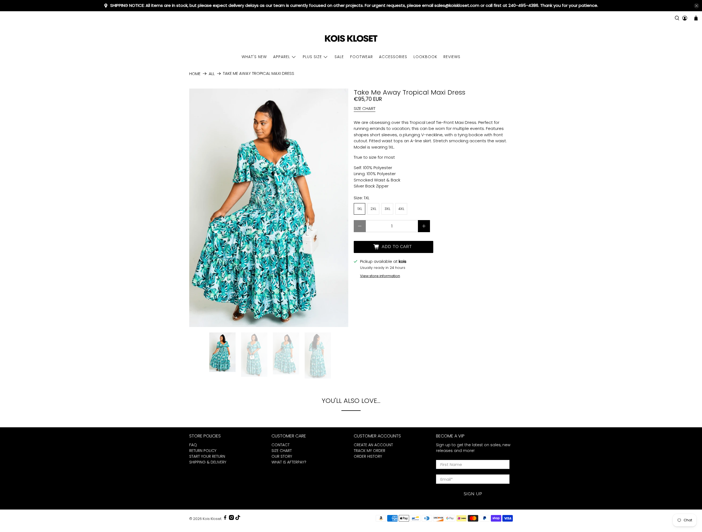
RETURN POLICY (202, 450)
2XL (373, 208)
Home (194, 74)
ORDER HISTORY (368, 456)
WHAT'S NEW (254, 56)
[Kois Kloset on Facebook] (225, 518)
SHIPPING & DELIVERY (207, 462)
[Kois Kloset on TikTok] (237, 518)
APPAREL (281, 56)
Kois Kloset (212, 518)
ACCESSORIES (393, 56)
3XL (387, 208)
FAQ (193, 445)
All (212, 74)
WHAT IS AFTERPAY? (288, 462)
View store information (380, 276)
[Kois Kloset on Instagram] (231, 518)
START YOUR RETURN (207, 456)
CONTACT (280, 445)
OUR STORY (281, 456)
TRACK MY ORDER (369, 450)
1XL (359, 208)
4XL (401, 208)
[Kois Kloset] (351, 39)
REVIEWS (451, 56)
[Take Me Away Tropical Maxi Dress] (268, 208)
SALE (339, 56)
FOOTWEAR (361, 56)
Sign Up (473, 493)
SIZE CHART (364, 108)
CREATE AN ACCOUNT (373, 445)
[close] (696, 5)
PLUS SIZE (312, 56)
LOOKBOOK (425, 56)
